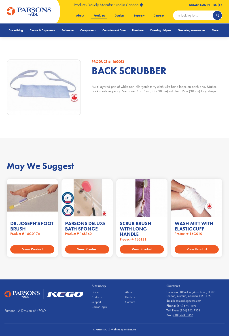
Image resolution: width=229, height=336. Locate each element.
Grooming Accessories (191, 30)
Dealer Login (199, 5)
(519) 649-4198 (187, 306)
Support (139, 15)
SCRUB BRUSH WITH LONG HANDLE (135, 228)
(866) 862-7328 (190, 310)
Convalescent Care (114, 30)
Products (99, 15)
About (80, 15)
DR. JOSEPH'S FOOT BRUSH (31, 226)
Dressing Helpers (160, 30)
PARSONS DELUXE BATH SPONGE (85, 226)
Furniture (138, 30)
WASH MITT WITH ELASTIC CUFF (194, 226)
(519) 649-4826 (183, 315)
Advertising (15, 30)
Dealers (119, 15)
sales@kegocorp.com (188, 301)
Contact (159, 15)
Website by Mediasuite (123, 329)
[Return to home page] (29, 11)
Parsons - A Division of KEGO (25, 310)
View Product (32, 249)
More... (216, 30)
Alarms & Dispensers (42, 30)
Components (88, 30)
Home (95, 292)
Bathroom (67, 30)
